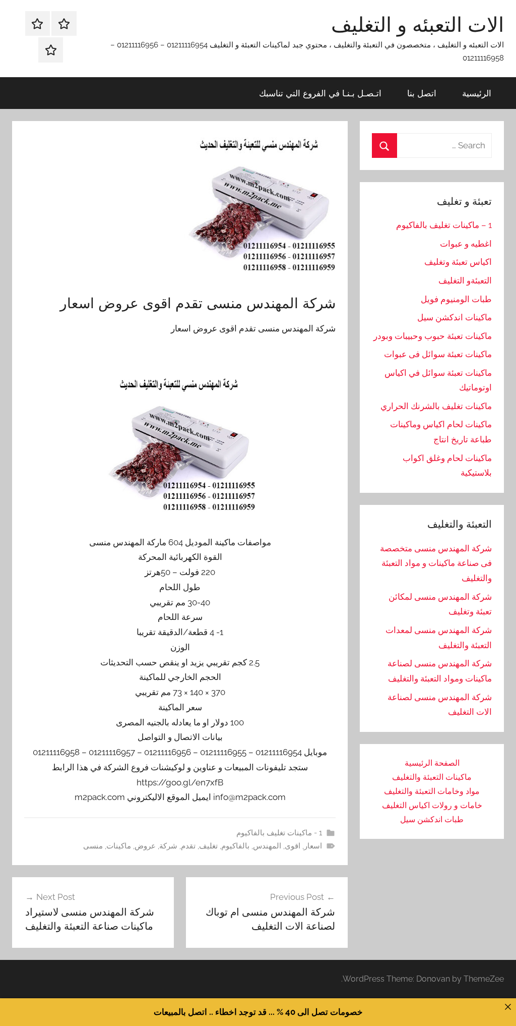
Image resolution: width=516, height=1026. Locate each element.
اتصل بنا (421, 93)
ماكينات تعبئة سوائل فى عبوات (438, 354)
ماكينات (118, 845)
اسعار (313, 845)
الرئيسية (476, 93)
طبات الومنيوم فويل (456, 299)
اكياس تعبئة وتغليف (458, 262)
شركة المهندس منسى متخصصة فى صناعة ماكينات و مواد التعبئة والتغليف (436, 563)
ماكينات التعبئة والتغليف (432, 777)
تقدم (188, 845)
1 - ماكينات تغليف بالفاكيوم (279, 832)
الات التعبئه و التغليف (417, 24)
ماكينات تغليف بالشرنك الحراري (436, 406)
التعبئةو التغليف (465, 280)
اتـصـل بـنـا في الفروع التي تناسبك (320, 93)
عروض (145, 845)
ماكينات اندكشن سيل (454, 317)
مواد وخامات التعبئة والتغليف (432, 791)
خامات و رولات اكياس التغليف (432, 805)
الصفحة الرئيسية (432, 763)
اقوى (292, 845)
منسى (93, 845)
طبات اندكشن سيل (432, 819)
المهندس (267, 845)
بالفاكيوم (235, 845)
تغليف (208, 845)
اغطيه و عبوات (466, 244)
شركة (168, 845)
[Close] (507, 1006)
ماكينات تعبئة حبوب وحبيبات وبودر (432, 336)
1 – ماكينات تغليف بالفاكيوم (444, 225)
